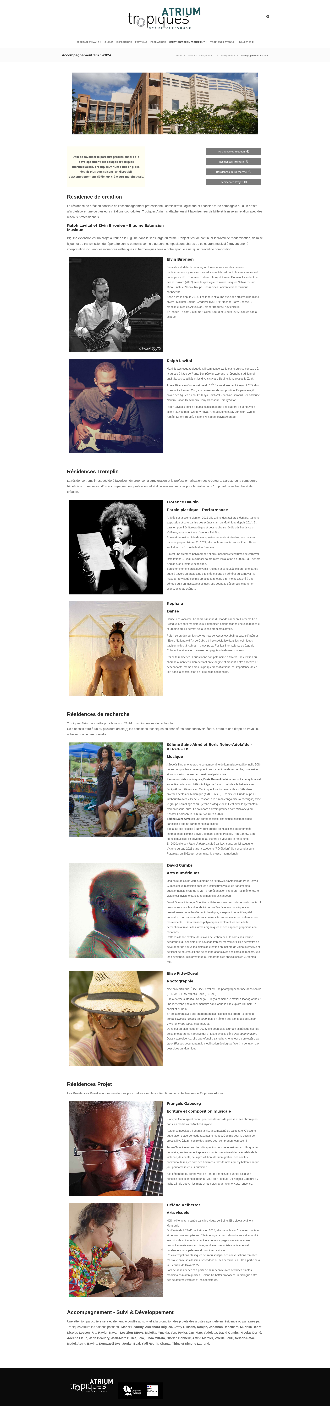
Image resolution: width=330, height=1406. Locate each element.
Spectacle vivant (88, 42)
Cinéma (108, 42)
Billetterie (246, 42)
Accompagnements (226, 55)
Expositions (124, 42)
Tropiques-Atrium (222, 42)
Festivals (141, 42)
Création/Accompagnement (187, 42)
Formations (158, 42)
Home (179, 55)
